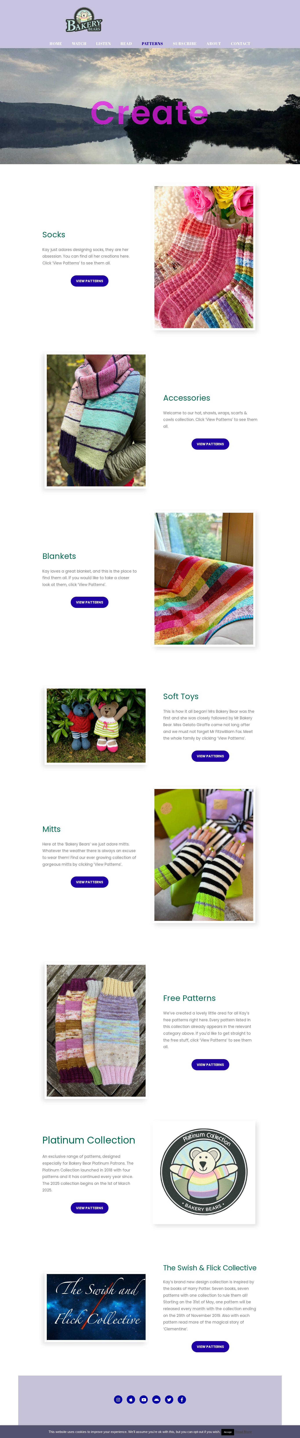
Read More (243, 1432)
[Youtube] (143, 1399)
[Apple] (131, 1399)
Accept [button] (227, 1432)
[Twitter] (169, 1399)
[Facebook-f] (182, 1399)
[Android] (156, 1399)
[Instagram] (118, 1399)
